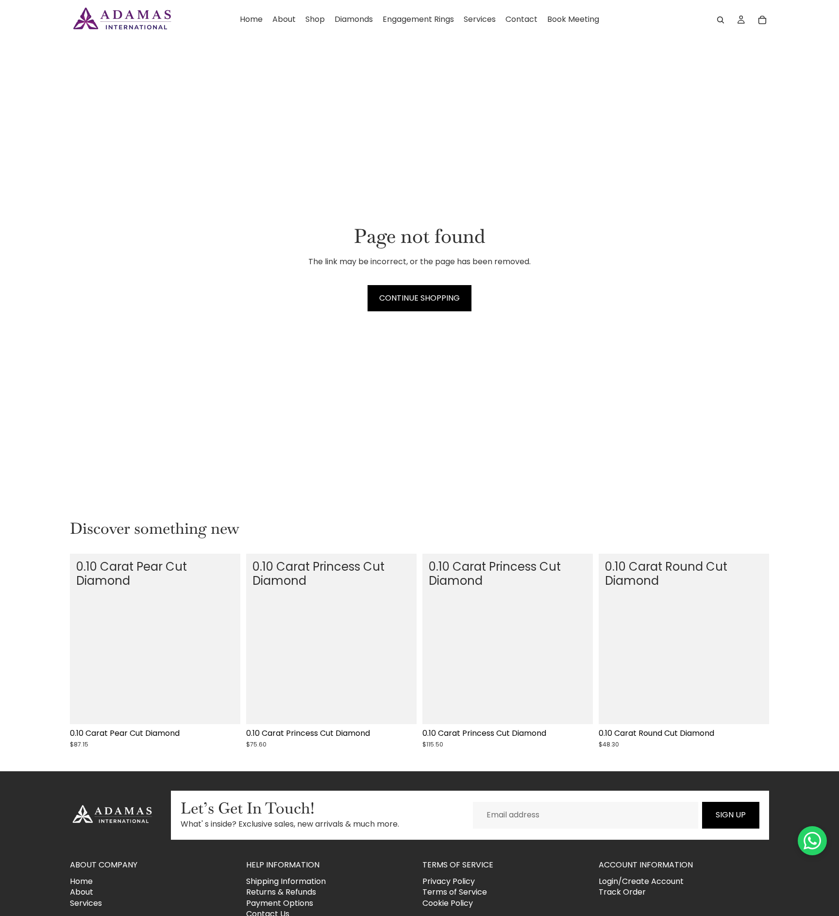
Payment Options (279, 902)
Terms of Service (454, 892)
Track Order (622, 892)
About (81, 892)
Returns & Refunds (281, 892)
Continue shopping (419, 298)
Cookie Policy (447, 902)
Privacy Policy (448, 880)
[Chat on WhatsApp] (812, 840)
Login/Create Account (641, 880)
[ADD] (225, 709)
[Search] (720, 20)
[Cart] (762, 20)
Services (86, 902)
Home (81, 880)
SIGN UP (731, 814)
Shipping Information (286, 880)
